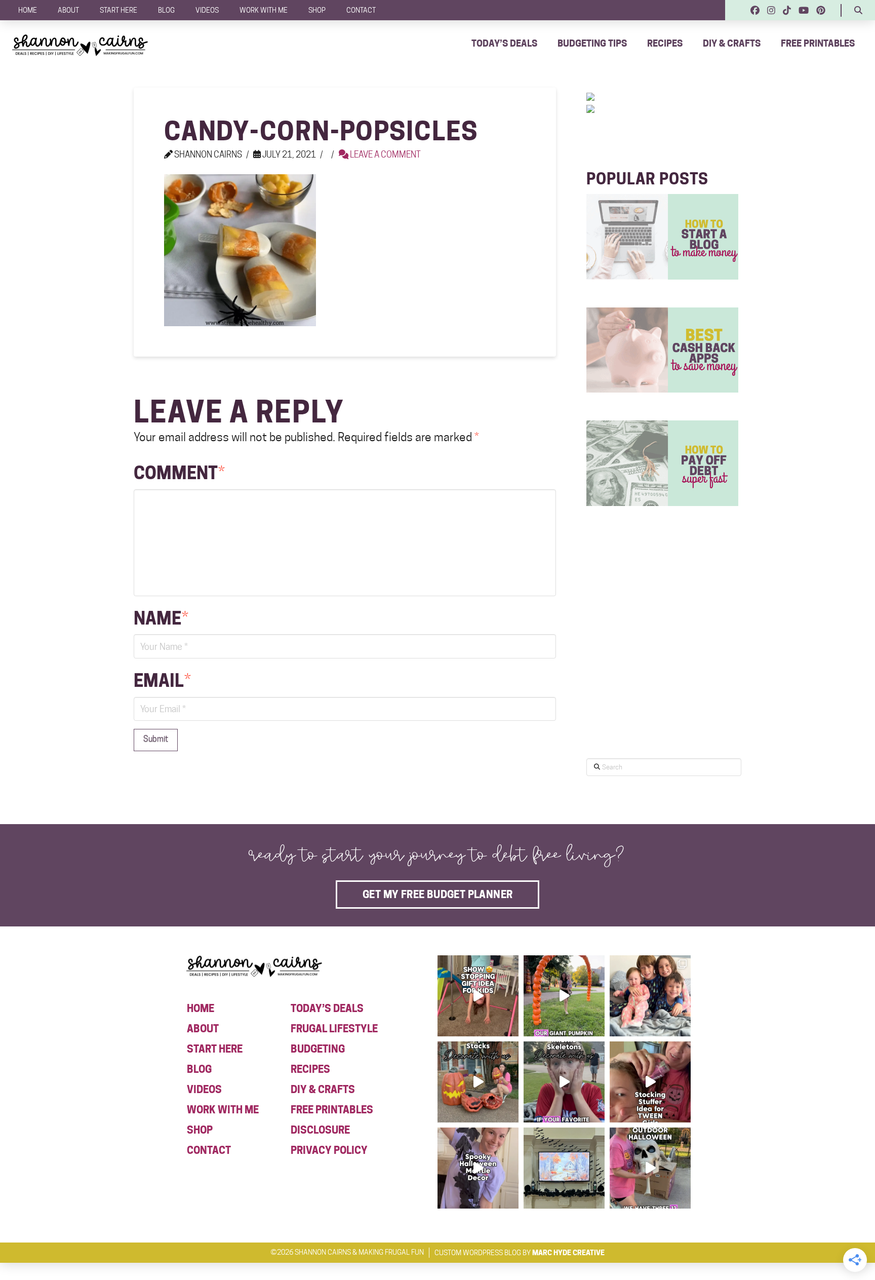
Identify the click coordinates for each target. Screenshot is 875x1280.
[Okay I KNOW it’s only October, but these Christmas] (650, 995)
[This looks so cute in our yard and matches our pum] (564, 995)
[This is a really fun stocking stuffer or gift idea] (650, 1081)
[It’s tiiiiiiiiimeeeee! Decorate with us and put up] (650, 1168)
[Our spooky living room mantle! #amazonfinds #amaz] (564, 1168)
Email (162, 680)
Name (161, 618)
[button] (858, 10)
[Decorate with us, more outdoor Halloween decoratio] (564, 1081)
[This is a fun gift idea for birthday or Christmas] (478, 995)
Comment (179, 472)
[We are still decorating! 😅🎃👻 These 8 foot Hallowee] (478, 1081)
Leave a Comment (384, 154)
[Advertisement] (662, 662)
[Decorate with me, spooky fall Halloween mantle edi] (478, 1168)
